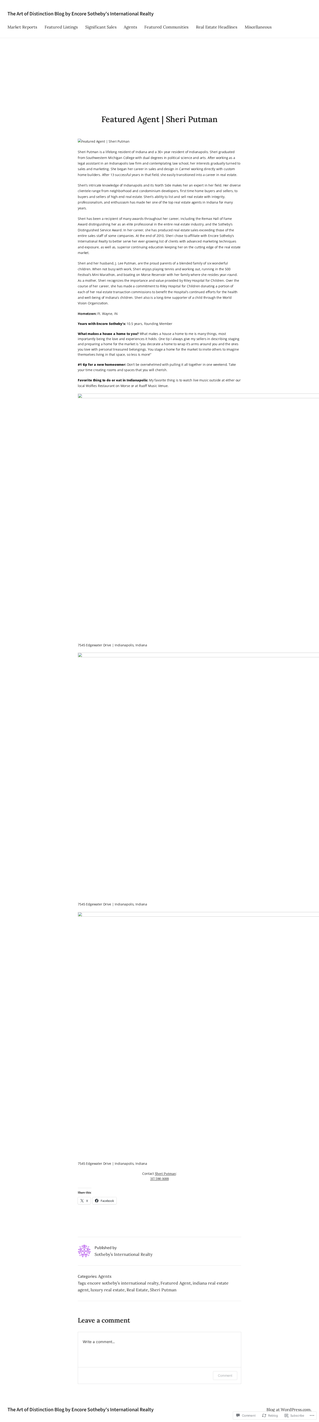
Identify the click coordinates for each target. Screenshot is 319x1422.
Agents (104, 1276)
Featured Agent (175, 1283)
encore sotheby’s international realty (123, 1283)
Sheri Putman (165, 1174)
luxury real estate (108, 1289)
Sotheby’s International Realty (123, 1254)
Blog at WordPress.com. (289, 1409)
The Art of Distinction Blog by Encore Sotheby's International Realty (80, 14)
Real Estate (137, 1289)
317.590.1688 (159, 1179)
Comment (225, 1375)
